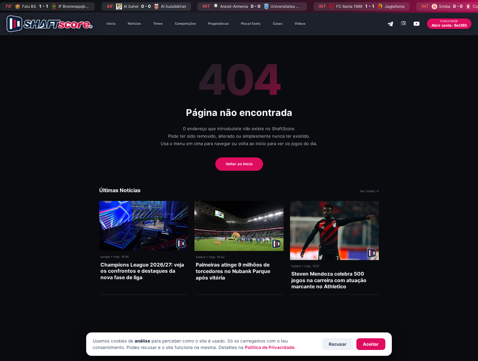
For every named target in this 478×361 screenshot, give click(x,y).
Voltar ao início (239, 164)
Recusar (338, 344)
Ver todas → (369, 191)
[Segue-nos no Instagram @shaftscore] (403, 24)
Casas (277, 23)
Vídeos (300, 23)
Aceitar (371, 344)
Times (158, 23)
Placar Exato (250, 23)
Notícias (134, 23)
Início (111, 23)
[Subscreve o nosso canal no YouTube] (416, 24)
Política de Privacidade (270, 347)
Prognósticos (218, 23)
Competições (185, 23)
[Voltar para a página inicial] (50, 23)
